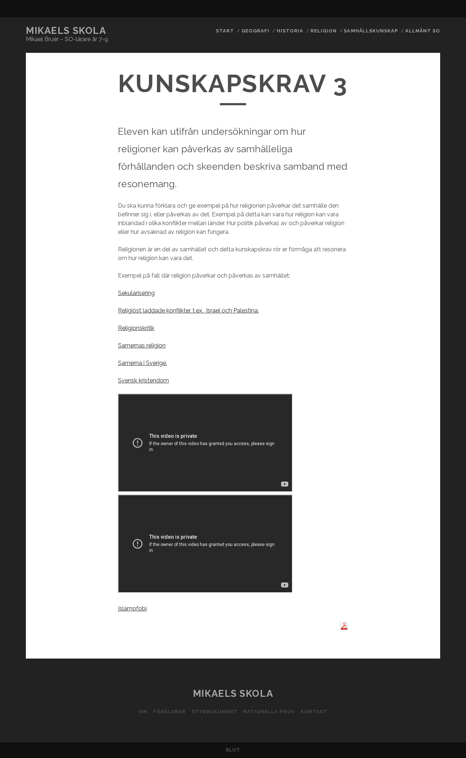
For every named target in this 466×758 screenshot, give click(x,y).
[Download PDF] (344, 627)
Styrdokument (215, 711)
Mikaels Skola (66, 30)
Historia (290, 31)
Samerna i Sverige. (142, 363)
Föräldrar (169, 711)
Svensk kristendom (143, 380)
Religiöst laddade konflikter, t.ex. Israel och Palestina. (188, 310)
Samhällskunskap (371, 31)
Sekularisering (136, 293)
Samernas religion (142, 345)
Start (225, 31)
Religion (324, 31)
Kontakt (314, 711)
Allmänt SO (422, 31)
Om (143, 711)
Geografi (255, 31)
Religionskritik (136, 328)
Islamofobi (132, 608)
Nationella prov (269, 711)
